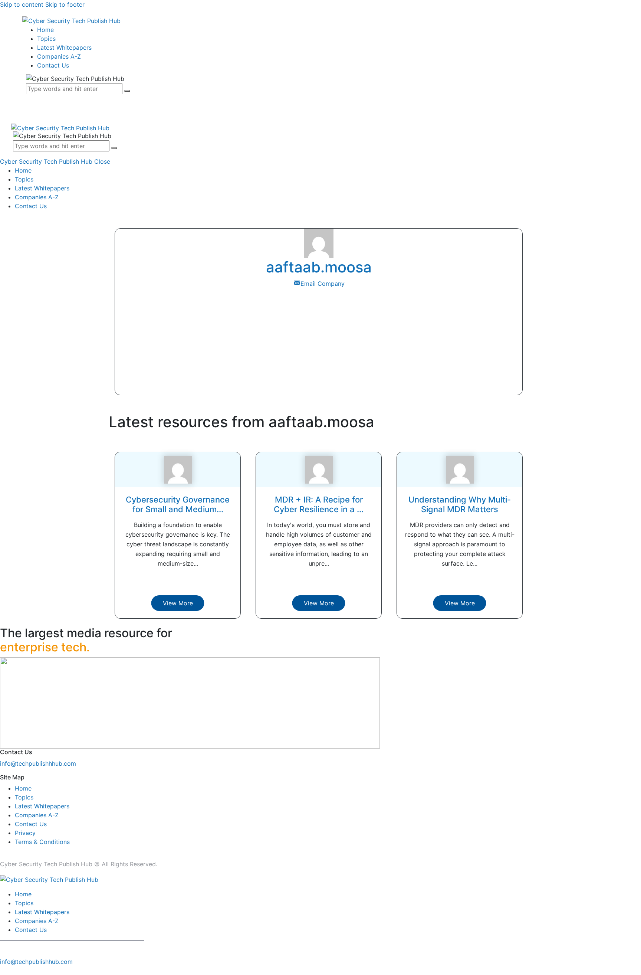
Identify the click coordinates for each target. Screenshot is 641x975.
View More (178, 603)
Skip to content (21, 4)
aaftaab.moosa (319, 267)
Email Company (322, 283)
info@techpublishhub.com (36, 961)
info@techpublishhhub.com (38, 763)
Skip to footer (65, 4)
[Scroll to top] (4, 970)
